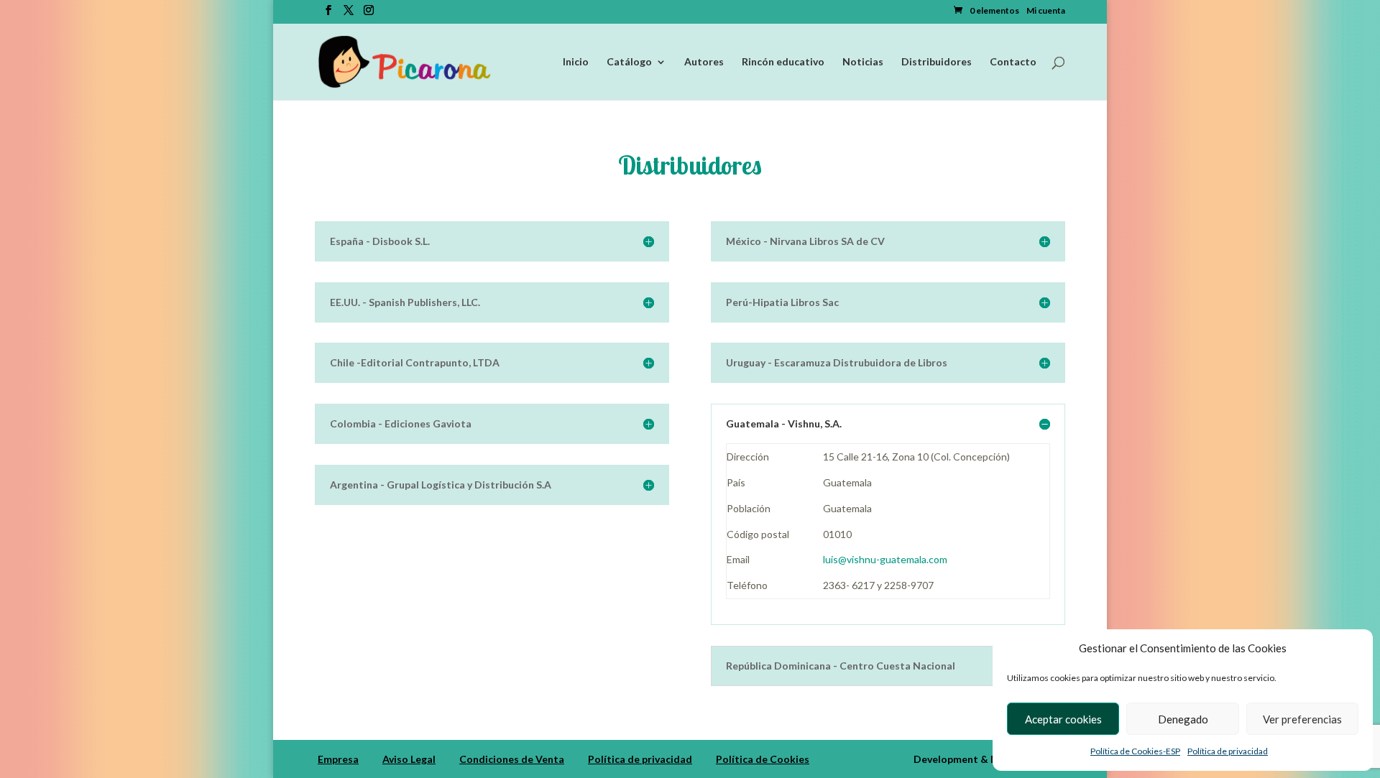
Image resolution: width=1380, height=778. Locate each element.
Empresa (338, 759)
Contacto (1013, 62)
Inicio (576, 62)
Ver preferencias (1302, 719)
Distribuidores (936, 62)
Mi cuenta (1045, 11)
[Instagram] (369, 14)
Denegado (1183, 719)
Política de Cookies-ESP (1135, 751)
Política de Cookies (762, 759)
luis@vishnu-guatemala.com (885, 559)
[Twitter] (349, 14)
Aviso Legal (409, 759)
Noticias (862, 62)
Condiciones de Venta (511, 759)
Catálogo (629, 62)
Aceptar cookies (1063, 719)
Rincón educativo (783, 62)
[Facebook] (328, 14)
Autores (704, 62)
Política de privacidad (1227, 751)
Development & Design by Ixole (988, 759)
